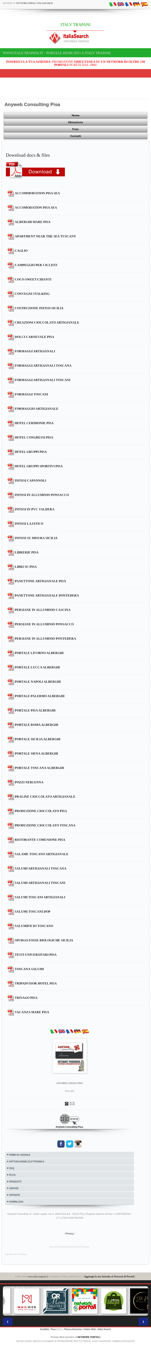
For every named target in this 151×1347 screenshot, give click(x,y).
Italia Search (104, 1329)
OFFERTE (14, 1195)
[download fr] (129, 4)
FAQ (11, 1168)
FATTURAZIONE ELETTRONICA (26, 1161)
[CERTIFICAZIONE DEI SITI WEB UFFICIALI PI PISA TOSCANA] (133, 1301)
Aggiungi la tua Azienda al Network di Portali (109, 1276)
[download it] (113, 4)
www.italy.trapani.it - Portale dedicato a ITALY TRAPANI (56, 53)
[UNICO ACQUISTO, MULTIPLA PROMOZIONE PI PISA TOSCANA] (75, 1301)
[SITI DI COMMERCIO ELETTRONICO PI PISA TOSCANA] (104, 1301)
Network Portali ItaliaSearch (34, 3)
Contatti (75, 136)
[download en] (121, 4)
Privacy (70, 1233)
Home (75, 115)
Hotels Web (90, 1329)
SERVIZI (13, 1188)
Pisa (53, 1329)
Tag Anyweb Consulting (16, 1254)
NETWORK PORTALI (88, 1337)
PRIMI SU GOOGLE (19, 1155)
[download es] (144, 4)
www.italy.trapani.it (38, 1276)
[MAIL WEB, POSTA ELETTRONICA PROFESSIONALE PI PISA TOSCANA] (17, 1301)
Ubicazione (75, 122)
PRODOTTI (15, 1181)
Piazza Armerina (73, 1329)
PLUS (12, 1175)
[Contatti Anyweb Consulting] (70, 1103)
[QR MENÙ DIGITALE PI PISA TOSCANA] (46, 1301)
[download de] (136, 4)
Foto (75, 129)
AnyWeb (44, 1329)
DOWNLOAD (16, 1201)
